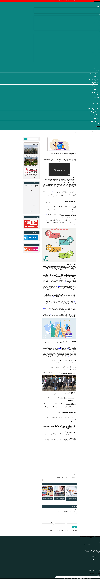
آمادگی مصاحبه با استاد (96, 29)
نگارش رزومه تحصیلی (96, 19)
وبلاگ (98, 124)
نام (76, 522)
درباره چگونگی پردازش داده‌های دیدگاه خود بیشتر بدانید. (56, 530)
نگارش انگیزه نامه (97, 17)
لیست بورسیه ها (96, 68)
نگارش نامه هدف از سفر (96, 22)
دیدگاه (76, 513)
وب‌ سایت (52, 522)
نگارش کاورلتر (97, 26)
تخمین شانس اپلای (67, 477)
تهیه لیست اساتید (97, 25)
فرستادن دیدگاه (74, 527)
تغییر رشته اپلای (62, 477)
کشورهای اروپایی (97, 11)
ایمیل (64, 522)
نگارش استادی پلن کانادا (96, 56)
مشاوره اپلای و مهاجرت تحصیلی (94, 16)
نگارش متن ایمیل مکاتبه (96, 23)
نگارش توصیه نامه (97, 20)
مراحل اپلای (59, 477)
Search (99, 127)
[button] (64, 479)
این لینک (54, 296)
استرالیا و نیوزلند (97, 12)
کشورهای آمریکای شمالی (95, 9)
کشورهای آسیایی (97, 8)
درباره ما (98, 94)
